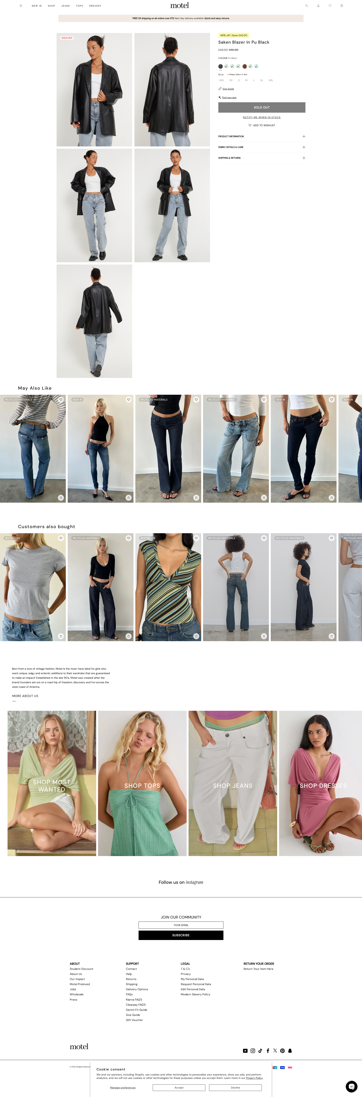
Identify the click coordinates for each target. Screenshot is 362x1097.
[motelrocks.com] (179, 5)
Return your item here (258, 969)
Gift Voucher (134, 1020)
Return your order (259, 964)
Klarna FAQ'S (134, 1000)
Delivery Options (137, 989)
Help (129, 974)
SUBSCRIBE (181, 935)
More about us (25, 696)
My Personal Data (192, 979)
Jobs (73, 989)
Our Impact (77, 979)
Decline (235, 1087)
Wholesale (77, 994)
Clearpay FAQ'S (136, 1005)
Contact (131, 969)
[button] (262, 125)
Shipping (131, 984)
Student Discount (81, 969)
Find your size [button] (229, 97)
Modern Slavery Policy (195, 994)
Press (73, 1000)
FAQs (129, 994)
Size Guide (228, 88)
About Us (76, 974)
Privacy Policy (254, 1078)
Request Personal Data (196, 984)
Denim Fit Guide (136, 1010)
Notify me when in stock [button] (262, 117)
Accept (179, 1087)
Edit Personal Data (193, 989)
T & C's (185, 969)
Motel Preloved (80, 984)
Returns (131, 979)
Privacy (186, 974)
